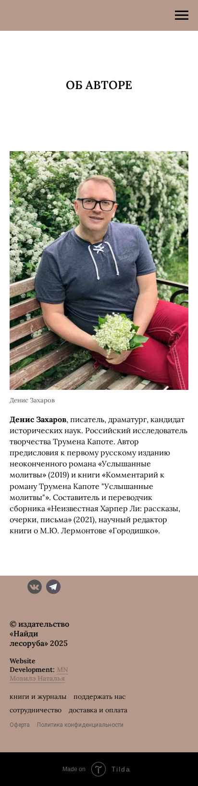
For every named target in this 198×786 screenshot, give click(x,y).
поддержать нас (99, 696)
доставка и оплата (98, 710)
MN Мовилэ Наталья (39, 674)
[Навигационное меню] (181, 15)
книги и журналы (38, 696)
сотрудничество (36, 710)
